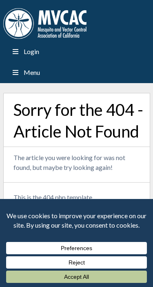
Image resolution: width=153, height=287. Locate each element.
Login (31, 51)
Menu (32, 72)
